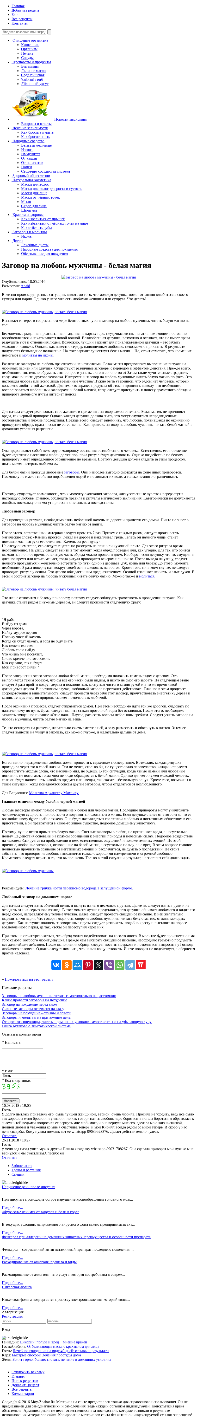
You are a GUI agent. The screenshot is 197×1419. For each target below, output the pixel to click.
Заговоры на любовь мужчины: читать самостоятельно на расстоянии (59, 996)
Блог (15, 15)
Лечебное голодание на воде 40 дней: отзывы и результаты (61, 1351)
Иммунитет (30, 154)
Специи (18, 1174)
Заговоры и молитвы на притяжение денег (37, 1017)
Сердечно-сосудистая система (45, 171)
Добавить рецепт (25, 10)
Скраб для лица (34, 206)
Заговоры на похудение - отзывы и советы (36, 1013)
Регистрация (12, 1316)
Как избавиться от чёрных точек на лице (54, 223)
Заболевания (22, 1166)
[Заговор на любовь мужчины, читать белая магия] (44, 312)
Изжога (27, 150)
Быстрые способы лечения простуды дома (46, 1355)
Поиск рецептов (25, 1381)
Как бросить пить (35, 137)
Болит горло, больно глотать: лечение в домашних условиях (61, 1359)
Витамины (30, 66)
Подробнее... (12, 1207)
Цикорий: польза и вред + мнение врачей (53, 1342)
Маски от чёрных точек (40, 197)
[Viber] (109, 965)
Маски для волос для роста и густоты (51, 189)
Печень (27, 53)
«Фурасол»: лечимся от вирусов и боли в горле (40, 1212)
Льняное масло (33, 71)
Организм (29, 49)
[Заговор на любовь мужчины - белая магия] (99, 277)
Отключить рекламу (28, 1372)
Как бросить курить (37, 132)
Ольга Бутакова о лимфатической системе (36, 1026)
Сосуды (27, 58)
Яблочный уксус (35, 84)
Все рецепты (22, 19)
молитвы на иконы (37, 355)
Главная (18, 6)
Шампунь (29, 210)
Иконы (26, 236)
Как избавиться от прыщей (43, 219)
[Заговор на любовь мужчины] (28, 871)
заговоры (71, 472)
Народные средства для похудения (49, 249)
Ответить (9, 1136)
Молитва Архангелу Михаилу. (54, 793)
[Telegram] (130, 965)
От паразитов (32, 163)
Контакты (20, 23)
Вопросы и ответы (36, 124)
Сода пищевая (32, 75)
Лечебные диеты (35, 245)
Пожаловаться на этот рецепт (29, 979)
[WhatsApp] (119, 965)
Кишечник (30, 45)
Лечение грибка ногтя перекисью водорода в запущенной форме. (79, 888)
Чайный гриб (32, 79)
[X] (98, 965)
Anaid (25, 286)
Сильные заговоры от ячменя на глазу (33, 1009)
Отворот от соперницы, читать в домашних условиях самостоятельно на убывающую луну (77, 1022)
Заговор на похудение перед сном (29, 1004)
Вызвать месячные (36, 145)
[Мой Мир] (77, 965)
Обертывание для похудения (44, 254)
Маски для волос (35, 184)
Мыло (26, 202)
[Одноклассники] (67, 965)
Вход (6, 1330)
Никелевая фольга (17, 1287)
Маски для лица (34, 193)
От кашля (29, 158)
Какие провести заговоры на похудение (34, 1000)
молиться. (147, 576)
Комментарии (23, 1394)
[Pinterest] (88, 965)
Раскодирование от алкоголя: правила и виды (39, 1262)
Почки (26, 167)
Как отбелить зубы (36, 228)
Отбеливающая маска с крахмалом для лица (63, 1346)
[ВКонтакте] (56, 965)
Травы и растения (26, 1170)
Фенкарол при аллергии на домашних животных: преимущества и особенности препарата (76, 1237)
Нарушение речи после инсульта (28, 1187)
